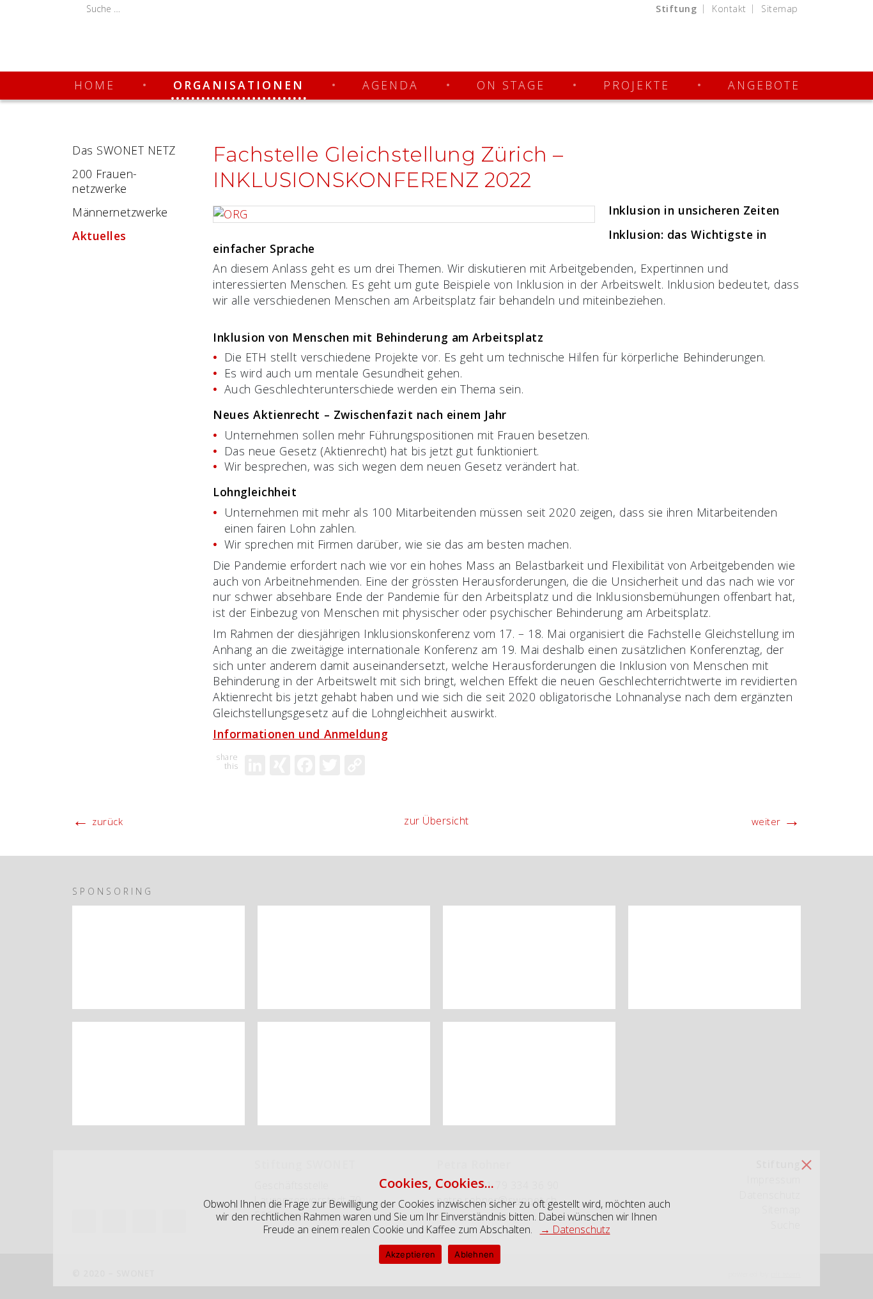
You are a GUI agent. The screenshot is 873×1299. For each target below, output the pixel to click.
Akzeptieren (410, 1254)
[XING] (280, 765)
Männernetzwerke (120, 212)
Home (94, 85)
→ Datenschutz (575, 1229)
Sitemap (779, 9)
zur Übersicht (436, 821)
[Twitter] (330, 765)
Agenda (390, 85)
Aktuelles (99, 235)
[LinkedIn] (255, 765)
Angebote (764, 85)
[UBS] (344, 957)
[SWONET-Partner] (227, 917)
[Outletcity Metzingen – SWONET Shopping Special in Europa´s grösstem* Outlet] (158, 1073)
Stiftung (676, 9)
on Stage (511, 85)
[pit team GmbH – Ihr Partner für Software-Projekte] (344, 1073)
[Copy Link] (354, 765)
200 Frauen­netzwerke (104, 181)
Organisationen (238, 85)
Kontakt (729, 9)
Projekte (636, 85)
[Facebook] (305, 765)
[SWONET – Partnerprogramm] (158, 957)
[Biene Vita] (714, 957)
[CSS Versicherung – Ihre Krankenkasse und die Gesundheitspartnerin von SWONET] (529, 957)
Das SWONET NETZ (124, 150)
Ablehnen (474, 1254)
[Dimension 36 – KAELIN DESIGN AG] (529, 1073)
